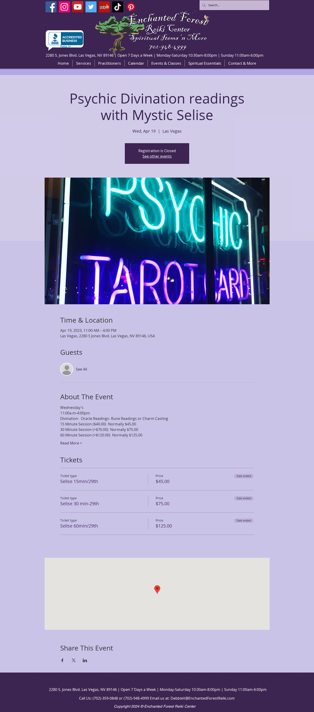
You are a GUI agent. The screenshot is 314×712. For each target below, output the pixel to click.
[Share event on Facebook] (62, 660)
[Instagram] (64, 6)
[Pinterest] (131, 6)
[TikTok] (117, 6)
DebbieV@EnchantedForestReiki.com (203, 698)
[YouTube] (77, 6)
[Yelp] (104, 6)
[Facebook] (51, 6)
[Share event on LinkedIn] (85, 660)
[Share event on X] (73, 660)
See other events (157, 156)
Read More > (71, 443)
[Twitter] (91, 6)
